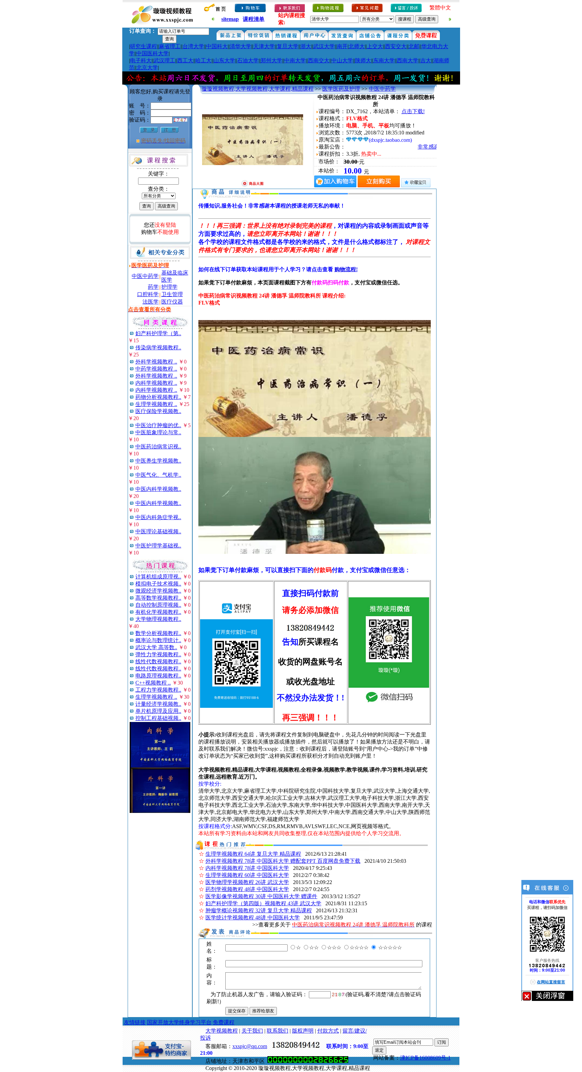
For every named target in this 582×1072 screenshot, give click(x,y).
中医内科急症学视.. (158, 517)
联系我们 (277, 1031)
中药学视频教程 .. (156, 369)
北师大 (357, 46)
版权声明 (303, 1031)
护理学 (169, 287)
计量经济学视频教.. (158, 704)
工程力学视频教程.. (158, 690)
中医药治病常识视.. (158, 446)
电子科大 (141, 60)
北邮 (414, 46)
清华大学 (240, 46)
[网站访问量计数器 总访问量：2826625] (307, 1061)
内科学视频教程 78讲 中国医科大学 (247, 868)
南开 (342, 46)
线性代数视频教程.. (158, 661)
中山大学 (342, 60)
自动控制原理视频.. (158, 605)
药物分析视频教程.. (158, 397)
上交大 (375, 46)
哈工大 (203, 60)
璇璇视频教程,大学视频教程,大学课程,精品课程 (258, 89)
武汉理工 (164, 60)
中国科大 (217, 46)
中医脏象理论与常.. (158, 432)
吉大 (425, 60)
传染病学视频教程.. (158, 347)
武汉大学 (324, 46)
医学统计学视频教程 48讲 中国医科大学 (252, 917)
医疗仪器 (172, 302)
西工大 (185, 60)
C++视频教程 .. (153, 683)
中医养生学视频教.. (158, 461)
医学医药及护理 (341, 89)
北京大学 (147, 67)
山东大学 (224, 60)
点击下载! (413, 111)
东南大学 (384, 60)
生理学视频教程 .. (156, 404)
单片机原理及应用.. (158, 711)
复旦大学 (287, 46)
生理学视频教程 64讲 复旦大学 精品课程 (253, 854)
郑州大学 (271, 60)
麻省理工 (170, 46)
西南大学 (407, 60)
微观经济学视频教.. (158, 591)
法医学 (150, 302)
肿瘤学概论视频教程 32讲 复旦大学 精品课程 (258, 910)
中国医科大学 (152, 53)
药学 (153, 287)
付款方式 (328, 1031)
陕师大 (363, 60)
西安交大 (396, 46)
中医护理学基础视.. (158, 545)
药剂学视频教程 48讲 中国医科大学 (247, 889)
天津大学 (264, 46)
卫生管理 (172, 294)
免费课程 (223, 1022)
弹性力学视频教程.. (158, 654)
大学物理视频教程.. (158, 619)
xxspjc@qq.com (249, 1046)
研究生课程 (143, 46)
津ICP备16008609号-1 (425, 1058)
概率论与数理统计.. (158, 640)
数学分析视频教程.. (158, 633)
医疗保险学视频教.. (158, 411)
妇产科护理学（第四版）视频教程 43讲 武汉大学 (263, 903)
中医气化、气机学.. (158, 475)
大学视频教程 (221, 1031)
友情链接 (135, 1022)
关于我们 (252, 1031)
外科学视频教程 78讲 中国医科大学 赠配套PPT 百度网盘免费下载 (282, 861)
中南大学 (295, 60)
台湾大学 (193, 46)
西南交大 (318, 60)
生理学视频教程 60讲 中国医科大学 (247, 875)
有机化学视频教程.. (158, 612)
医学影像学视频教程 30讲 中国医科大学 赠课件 (261, 896)
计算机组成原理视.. (158, 576)
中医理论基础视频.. (158, 531)
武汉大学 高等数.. (156, 647)
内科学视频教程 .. (156, 383)
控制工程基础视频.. (158, 718)
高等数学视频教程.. (158, 598)
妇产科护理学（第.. (158, 333)
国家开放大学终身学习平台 (179, 1022)
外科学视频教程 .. (156, 362)
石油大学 (248, 60)
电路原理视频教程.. (158, 676)
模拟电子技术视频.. (158, 584)
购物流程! (346, 269)
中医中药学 (145, 276)
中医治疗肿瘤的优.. (158, 425)
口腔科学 (148, 294)
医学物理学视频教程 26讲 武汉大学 (247, 882)
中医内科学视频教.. (158, 489)
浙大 (305, 46)
